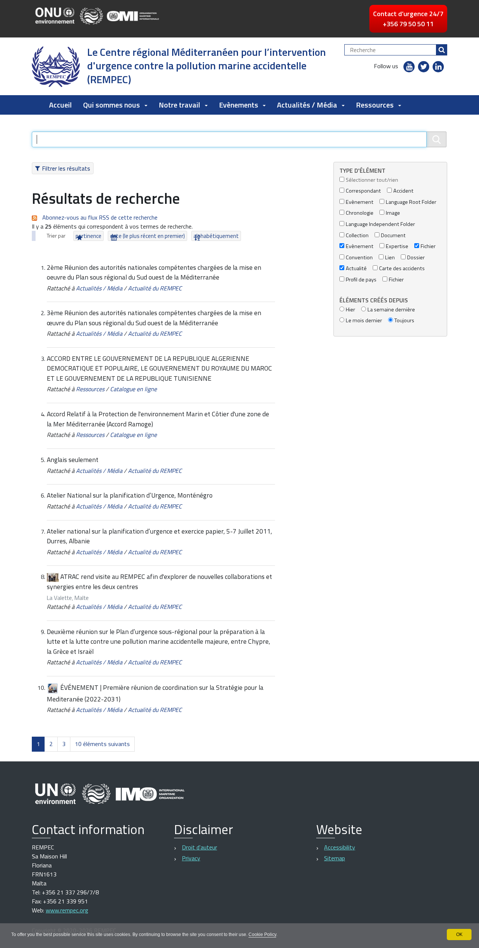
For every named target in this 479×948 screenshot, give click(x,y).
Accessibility (339, 847)
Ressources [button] (375, 105)
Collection (357, 235)
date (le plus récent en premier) (147, 236)
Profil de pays (361, 280)
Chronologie (359, 213)
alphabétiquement (216, 236)
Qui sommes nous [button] (111, 105)
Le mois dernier (364, 320)
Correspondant (363, 191)
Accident (403, 191)
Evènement (359, 202)
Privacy (191, 858)
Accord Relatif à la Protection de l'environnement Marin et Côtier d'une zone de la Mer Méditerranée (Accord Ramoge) (158, 419)
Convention (359, 258)
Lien (390, 258)
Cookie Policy (262, 934)
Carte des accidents (402, 268)
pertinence (88, 236)
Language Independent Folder (380, 224)
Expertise (397, 246)
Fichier (428, 246)
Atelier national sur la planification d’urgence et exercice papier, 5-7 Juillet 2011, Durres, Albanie (159, 536)
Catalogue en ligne (133, 388)
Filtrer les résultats (66, 168)
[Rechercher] (441, 49)
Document (393, 235)
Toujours (404, 320)
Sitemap (334, 858)
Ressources (90, 388)
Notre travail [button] (179, 105)
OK (459, 934)
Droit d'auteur (199, 847)
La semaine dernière (391, 310)
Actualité (356, 268)
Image (393, 213)
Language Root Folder (411, 202)
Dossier (416, 258)
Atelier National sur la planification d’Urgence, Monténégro (130, 495)
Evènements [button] (238, 105)
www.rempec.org (67, 910)
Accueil (60, 105)
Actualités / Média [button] (307, 105)
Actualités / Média (99, 288)
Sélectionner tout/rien (372, 180)
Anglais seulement (72, 460)
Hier (350, 310)
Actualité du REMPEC (155, 288)
